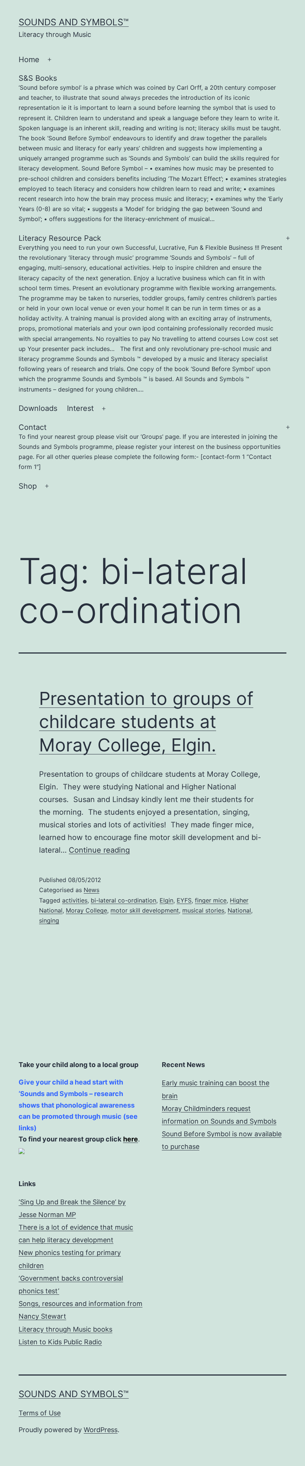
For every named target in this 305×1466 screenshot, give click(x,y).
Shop (28, 486)
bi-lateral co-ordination (123, 900)
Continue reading (99, 850)
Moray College (86, 910)
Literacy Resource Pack (150, 313)
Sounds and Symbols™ (74, 22)
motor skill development (144, 910)
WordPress (101, 1430)
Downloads (38, 408)
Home (29, 59)
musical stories (203, 910)
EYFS (184, 900)
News (91, 890)
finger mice (211, 900)
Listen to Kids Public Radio (60, 1342)
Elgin (166, 900)
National (239, 910)
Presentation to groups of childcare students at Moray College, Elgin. (146, 721)
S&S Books (152, 148)
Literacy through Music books (65, 1329)
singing (49, 920)
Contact (149, 447)
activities (74, 900)
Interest (80, 408)
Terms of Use (40, 1413)
